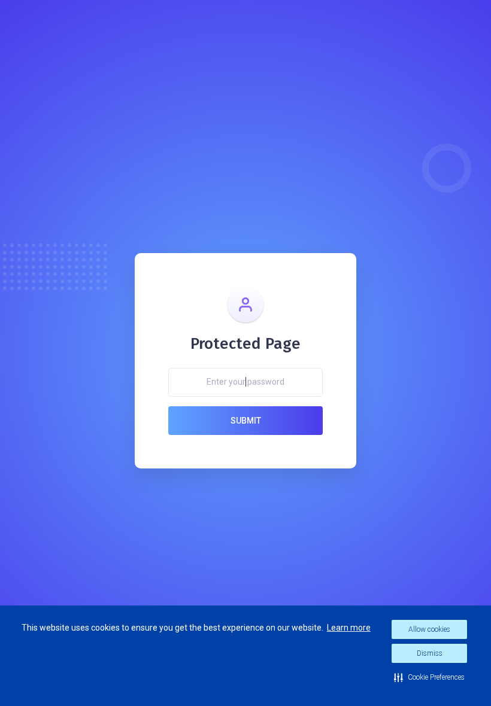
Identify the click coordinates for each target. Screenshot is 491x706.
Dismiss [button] (429, 653)
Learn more (349, 627)
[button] (429, 677)
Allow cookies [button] (429, 629)
